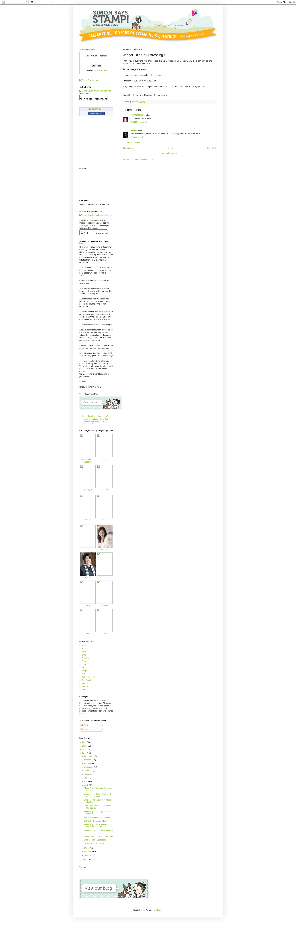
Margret (159, 75)
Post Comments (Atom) (143, 160)
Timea (84, 690)
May (86, 782)
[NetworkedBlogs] (96, 109)
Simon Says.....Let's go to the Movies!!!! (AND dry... (96, 826)
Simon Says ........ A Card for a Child (98, 836)
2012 (84, 746)
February (88, 852)
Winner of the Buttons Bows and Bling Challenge (97, 795)
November (89, 760)
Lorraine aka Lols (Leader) (88, 460)
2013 (84, 742)
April (86, 785)
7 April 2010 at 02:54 (138, 122)
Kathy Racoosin (88, 677)
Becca (84, 649)
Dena (84, 661)
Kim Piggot (86, 680)
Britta (84, 652)
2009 (84, 860)
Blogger (159, 910)
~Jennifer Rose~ (137, 115)
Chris (84, 655)
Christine (85, 658)
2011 (84, 749)
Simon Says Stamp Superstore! (95, 416)
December (89, 756)
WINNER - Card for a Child (95, 821)
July (86, 774)
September (89, 767)
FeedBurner (102, 70)
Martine (85, 686)
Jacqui (84, 671)
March (87, 848)
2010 (84, 753)
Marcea (85, 683)
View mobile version (169, 153)
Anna (84, 645)
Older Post (211, 148)
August (87, 771)
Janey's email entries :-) (94, 843)
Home (170, 148)
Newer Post (128, 148)
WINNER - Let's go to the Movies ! (98, 817)
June (86, 778)
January (88, 855)
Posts (85, 725)
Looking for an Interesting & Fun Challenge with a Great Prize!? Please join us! (95, 421)
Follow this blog (96, 113)
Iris (83, 667)
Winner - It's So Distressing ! (95, 840)
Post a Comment (133, 143)
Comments (87, 730)
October (87, 763)
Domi (84, 664)
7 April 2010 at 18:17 (138, 137)
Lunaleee (134, 130)
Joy (83, 674)
